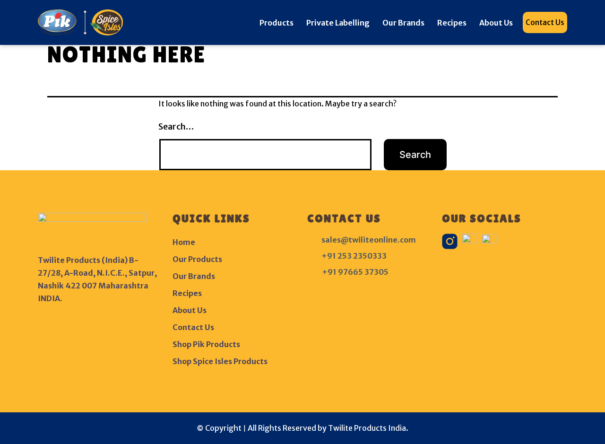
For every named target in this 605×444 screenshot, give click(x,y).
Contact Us (545, 22)
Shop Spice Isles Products (220, 361)
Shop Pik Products (206, 344)
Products (276, 22)
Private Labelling (338, 22)
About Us (496, 22)
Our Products (197, 259)
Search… (176, 126)
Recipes (452, 22)
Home (184, 242)
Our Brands (403, 22)
